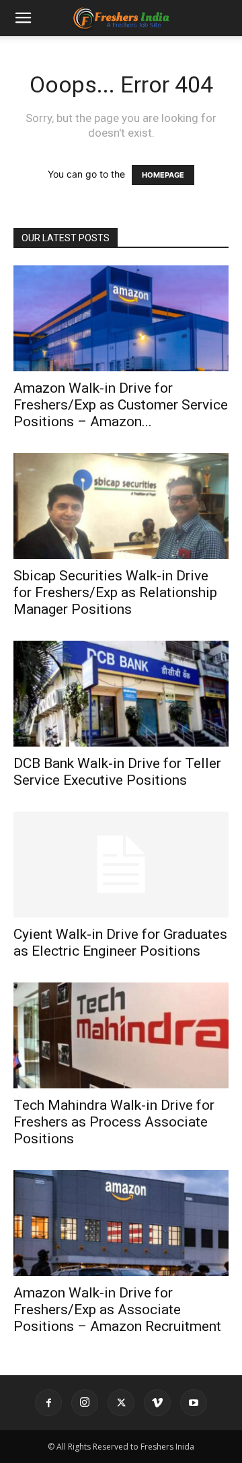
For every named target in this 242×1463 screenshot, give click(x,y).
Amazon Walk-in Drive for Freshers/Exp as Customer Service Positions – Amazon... (120, 405)
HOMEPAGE (163, 175)
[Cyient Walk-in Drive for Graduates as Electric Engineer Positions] (121, 864)
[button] (22, 18)
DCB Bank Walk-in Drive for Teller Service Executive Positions (117, 771)
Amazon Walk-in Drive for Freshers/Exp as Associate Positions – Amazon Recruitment (117, 1309)
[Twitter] (121, 1402)
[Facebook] (48, 1402)
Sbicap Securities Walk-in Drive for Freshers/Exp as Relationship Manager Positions (115, 592)
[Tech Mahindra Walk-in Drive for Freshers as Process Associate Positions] (121, 1035)
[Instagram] (84, 1402)
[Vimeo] (157, 1402)
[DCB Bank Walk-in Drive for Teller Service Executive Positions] (121, 694)
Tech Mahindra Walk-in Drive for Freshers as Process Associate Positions (113, 1122)
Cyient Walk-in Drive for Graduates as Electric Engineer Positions (120, 942)
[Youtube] (193, 1402)
